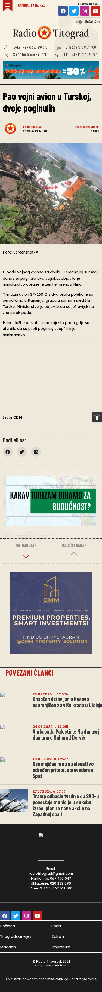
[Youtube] (95, 11)
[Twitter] (74, 11)
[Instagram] (84, 11)
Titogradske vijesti (87, 126)
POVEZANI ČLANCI (29, 672)
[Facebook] (63, 11)
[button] (7, 4)
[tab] (26, 545)
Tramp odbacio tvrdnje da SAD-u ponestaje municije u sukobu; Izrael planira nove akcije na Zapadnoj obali (66, 805)
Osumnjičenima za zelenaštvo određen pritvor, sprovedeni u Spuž (63, 769)
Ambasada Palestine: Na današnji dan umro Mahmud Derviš (66, 734)
